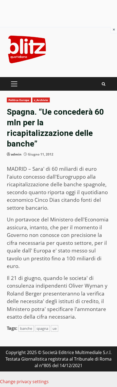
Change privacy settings (24, 382)
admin (16, 154)
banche (26, 328)
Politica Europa (18, 100)
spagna (42, 328)
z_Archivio (41, 100)
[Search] (103, 84)
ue (55, 328)
